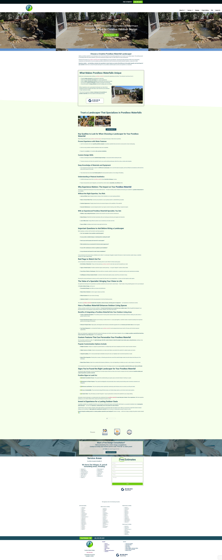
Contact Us (217, 10)
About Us (182, 10)
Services (189, 10)
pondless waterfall (99, 76)
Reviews (197, 10)
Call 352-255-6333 (99, 538)
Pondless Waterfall (123, 187)
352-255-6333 (89, 552)
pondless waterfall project (94, 59)
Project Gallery (205, 10)
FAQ (212, 10)
